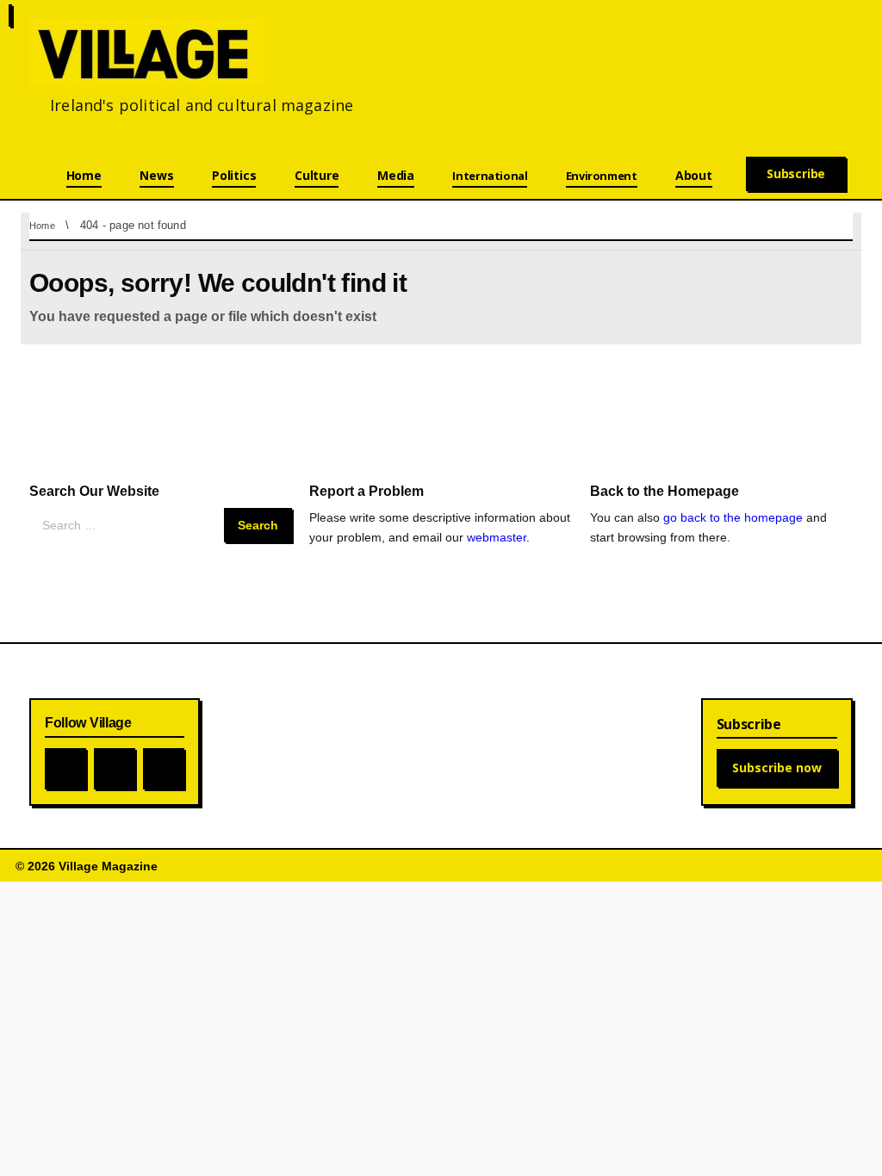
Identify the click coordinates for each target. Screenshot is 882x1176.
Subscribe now (777, 767)
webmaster (496, 537)
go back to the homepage (733, 517)
